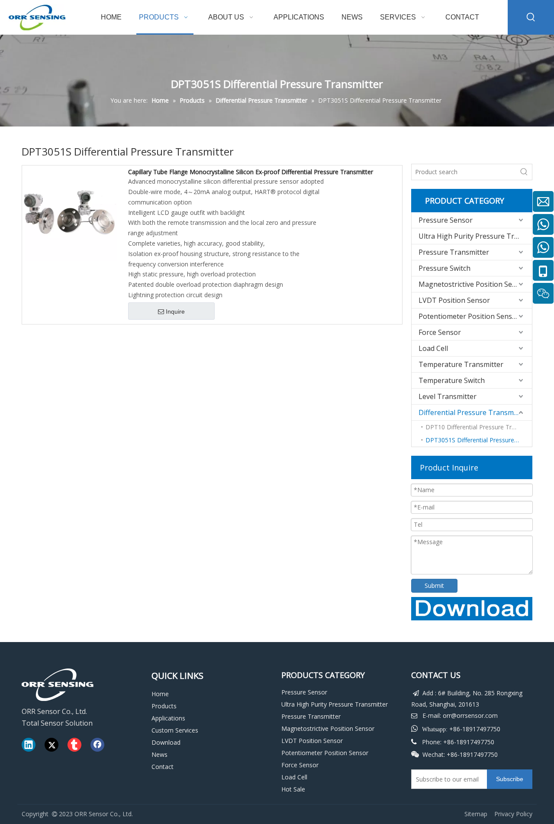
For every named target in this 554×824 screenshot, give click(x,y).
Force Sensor (440, 332)
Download (165, 742)
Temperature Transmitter (461, 364)
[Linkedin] (28, 745)
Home (160, 694)
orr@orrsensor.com (470, 715)
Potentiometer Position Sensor (469, 316)
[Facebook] (97, 745)
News (159, 754)
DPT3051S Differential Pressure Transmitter (478, 440)
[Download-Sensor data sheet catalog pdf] (471, 608)
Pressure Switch (444, 268)
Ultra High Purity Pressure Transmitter (475, 236)
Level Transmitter (448, 396)
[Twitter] (51, 745)
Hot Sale (293, 789)
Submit (434, 585)
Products (164, 706)
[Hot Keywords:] (531, 17)
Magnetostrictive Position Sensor (473, 284)
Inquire (175, 311)
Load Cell (433, 348)
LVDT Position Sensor (454, 300)
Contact (162, 766)
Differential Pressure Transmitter (473, 412)
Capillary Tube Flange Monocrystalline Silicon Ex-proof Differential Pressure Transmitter (250, 172)
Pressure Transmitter (454, 252)
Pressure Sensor (446, 220)
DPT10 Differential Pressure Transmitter (478, 427)
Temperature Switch (452, 380)
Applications (168, 718)
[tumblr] (74, 745)
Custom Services (174, 730)
